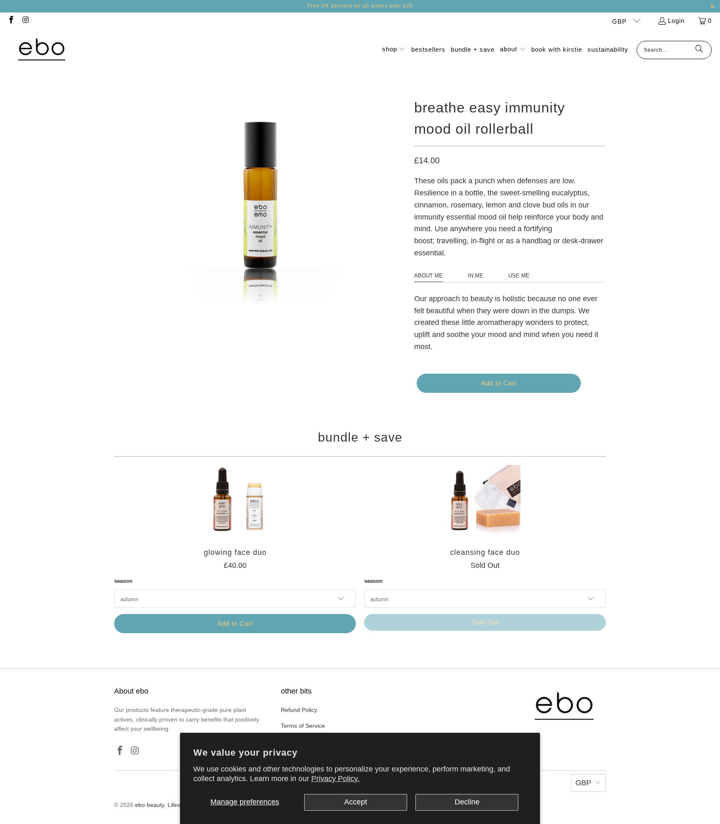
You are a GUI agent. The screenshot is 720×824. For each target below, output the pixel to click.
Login (676, 20)
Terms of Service (303, 725)
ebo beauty (149, 805)
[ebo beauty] (41, 49)
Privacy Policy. (335, 778)
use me (519, 275)
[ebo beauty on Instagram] (25, 20)
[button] (394, 49)
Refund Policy (299, 710)
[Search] (699, 50)
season (123, 581)
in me (475, 275)
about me (428, 275)
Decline (467, 802)
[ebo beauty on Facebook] (10, 20)
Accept (355, 802)
